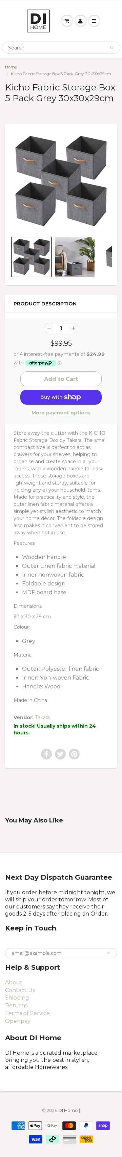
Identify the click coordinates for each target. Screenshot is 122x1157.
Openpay (17, 1021)
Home (11, 66)
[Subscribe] (108, 952)
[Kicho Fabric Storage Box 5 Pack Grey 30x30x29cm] (61, 181)
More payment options (61, 413)
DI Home (68, 1110)
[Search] (112, 47)
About (13, 982)
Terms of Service (27, 1013)
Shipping (17, 997)
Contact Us (20, 990)
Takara (42, 717)
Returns (16, 1005)
